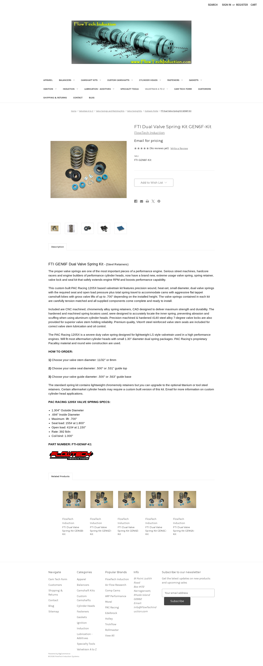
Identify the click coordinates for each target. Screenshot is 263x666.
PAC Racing (112, 607)
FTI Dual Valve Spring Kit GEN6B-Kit (73, 531)
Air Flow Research (115, 585)
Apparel (48, 80)
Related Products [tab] (60, 476)
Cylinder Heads (148, 80)
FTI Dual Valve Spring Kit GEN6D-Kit (101, 531)
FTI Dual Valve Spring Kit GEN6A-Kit (184, 531)
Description (57, 246)
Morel (108, 601)
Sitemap (53, 611)
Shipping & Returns (55, 97)
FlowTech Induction (117, 579)
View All (109, 635)
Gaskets (193, 80)
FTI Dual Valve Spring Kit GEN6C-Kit (156, 531)
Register (242, 4)
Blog (91, 97)
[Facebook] (135, 201)
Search (213, 4)
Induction (69, 89)
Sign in (226, 4)
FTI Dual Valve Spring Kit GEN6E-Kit (128, 531)
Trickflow (110, 624)
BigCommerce (64, 654)
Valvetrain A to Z (155, 89)
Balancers (65, 80)
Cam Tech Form (183, 89)
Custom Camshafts (118, 80)
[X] (153, 201)
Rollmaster (112, 630)
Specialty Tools (130, 89)
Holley (109, 618)
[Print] (147, 201)
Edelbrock (111, 613)
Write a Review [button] (179, 148)
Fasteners (173, 80)
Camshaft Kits (89, 80)
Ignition (48, 89)
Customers (204, 89)
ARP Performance (115, 596)
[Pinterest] (158, 201)
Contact (77, 97)
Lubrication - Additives (97, 89)
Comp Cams (112, 590)
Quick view (74, 499)
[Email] (141, 201)
